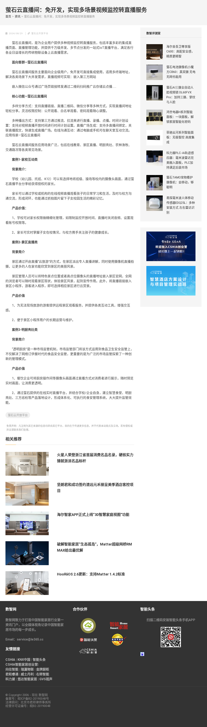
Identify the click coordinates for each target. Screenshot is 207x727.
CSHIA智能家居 (16, 664)
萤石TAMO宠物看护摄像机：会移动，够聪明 (180, 182)
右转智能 (42, 674)
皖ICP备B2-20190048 (32, 698)
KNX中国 (24, 660)
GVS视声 (45, 679)
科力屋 (10, 679)
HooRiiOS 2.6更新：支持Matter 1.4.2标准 (91, 574)
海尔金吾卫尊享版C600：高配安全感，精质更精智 (180, 51)
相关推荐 (13, 439)
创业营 (33, 664)
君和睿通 (11, 674)
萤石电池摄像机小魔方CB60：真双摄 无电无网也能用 (180, 72)
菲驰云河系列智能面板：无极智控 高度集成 (180, 137)
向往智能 (11, 669)
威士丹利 (27, 674)
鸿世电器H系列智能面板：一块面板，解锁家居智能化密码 (180, 117)
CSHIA (10, 660)
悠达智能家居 (27, 679)
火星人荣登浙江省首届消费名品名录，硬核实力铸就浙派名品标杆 (95, 458)
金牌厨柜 (42, 669)
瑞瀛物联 (27, 669)
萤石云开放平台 (18, 415)
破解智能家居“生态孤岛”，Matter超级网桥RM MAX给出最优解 (94, 547)
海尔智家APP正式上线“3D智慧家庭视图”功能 (93, 514)
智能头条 (39, 660)
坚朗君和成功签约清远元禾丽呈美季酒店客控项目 (95, 488)
